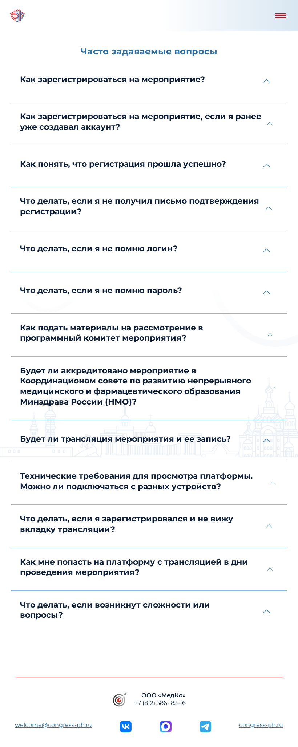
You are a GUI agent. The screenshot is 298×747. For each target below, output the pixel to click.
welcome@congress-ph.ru (53, 725)
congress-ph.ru (261, 725)
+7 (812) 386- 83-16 (160, 702)
